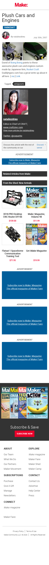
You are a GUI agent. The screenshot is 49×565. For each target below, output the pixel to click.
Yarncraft (9, 27)
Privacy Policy (18, 531)
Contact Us (34, 481)
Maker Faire (34, 459)
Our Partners (10, 463)
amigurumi (19, 83)
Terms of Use (31, 531)
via (12, 76)
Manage (8, 490)
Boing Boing (16, 62)
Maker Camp (35, 468)
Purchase (8, 481)
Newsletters (10, 495)
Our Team (8, 454)
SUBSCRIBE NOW (24, 433)
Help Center (34, 490)
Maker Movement (12, 468)
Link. (18, 76)
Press (31, 495)
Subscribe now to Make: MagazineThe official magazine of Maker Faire (24, 161)
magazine (37, 454)
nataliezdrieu (10, 119)
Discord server (40, 146)
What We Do (10, 459)
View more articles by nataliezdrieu (18, 130)
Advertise (33, 485)
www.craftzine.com (13, 127)
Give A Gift (9, 485)
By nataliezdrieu (18, 36)
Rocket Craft (33, 69)
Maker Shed (34, 463)
